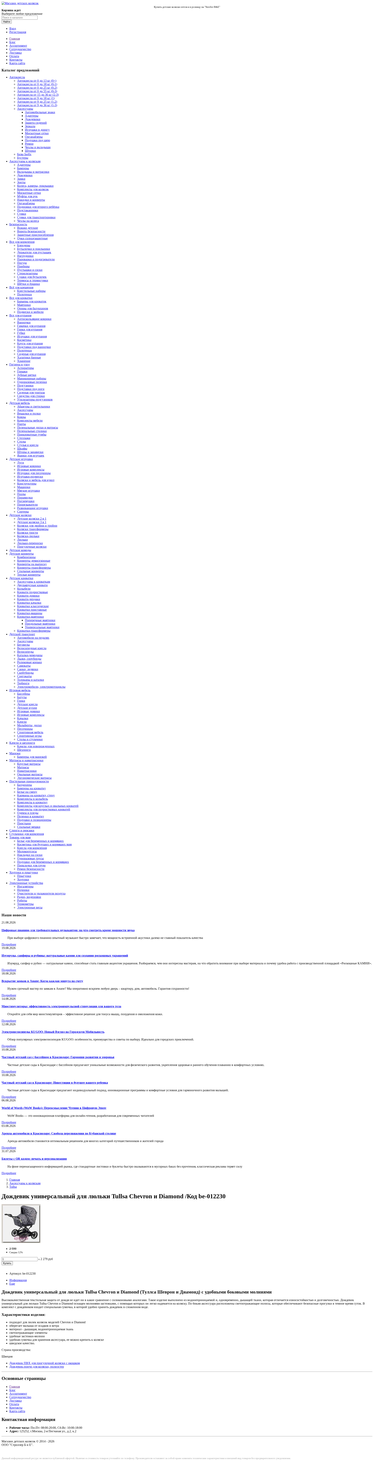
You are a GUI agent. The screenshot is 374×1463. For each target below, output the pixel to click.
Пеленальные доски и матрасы (37, 427)
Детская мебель (19, 403)
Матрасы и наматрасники (26, 760)
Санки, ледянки (27, 669)
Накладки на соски (29, 855)
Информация (18, 1280)
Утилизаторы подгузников (35, 399)
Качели (22, 721)
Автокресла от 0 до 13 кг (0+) (36, 80)
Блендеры (23, 245)
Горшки (22, 371)
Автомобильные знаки (40, 112)
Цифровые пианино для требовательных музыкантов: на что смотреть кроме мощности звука (68, 930)
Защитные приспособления (35, 234)
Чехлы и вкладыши (38, 147)
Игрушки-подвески (30, 476)
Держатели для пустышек (34, 252)
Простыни (24, 823)
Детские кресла (27, 704)
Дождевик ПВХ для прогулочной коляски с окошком (44, 1363)
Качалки (22, 718)
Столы (21, 441)
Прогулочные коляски (32, 546)
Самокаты (24, 665)
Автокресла (17, 77)
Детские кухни (27, 707)
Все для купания (20, 315)
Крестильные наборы (31, 291)
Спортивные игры (29, 735)
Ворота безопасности (31, 231)
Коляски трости (27, 532)
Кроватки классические (33, 606)
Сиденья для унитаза (31, 392)
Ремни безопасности (30, 869)
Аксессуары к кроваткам (33, 581)
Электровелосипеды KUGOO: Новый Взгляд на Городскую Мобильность (53, 1031)
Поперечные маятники (40, 620)
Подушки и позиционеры (34, 820)
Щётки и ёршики (28, 284)
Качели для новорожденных (36, 746)
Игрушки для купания (32, 336)
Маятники (24, 305)
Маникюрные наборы (31, 378)
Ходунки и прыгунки (23, 872)
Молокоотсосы (27, 851)
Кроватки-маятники (30, 616)
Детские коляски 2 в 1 (31, 518)
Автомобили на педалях (33, 637)
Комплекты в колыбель (32, 798)
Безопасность (18, 224)
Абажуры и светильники (33, 406)
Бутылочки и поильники (33, 248)
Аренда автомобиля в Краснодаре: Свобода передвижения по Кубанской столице (59, 1133)
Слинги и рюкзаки (21, 830)
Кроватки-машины (29, 613)
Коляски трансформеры (33, 529)
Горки (21, 700)
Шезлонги (24, 749)
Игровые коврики (29, 466)
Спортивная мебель (30, 732)
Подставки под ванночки (34, 347)
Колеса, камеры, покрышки (35, 185)
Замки (21, 178)
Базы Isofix (24, 154)
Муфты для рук (27, 196)
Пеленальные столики (32, 431)
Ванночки (24, 322)
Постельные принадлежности (29, 781)
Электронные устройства (26, 883)
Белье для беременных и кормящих (40, 841)
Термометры (25, 904)
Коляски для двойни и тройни (37, 525)
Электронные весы (29, 907)
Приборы (23, 266)
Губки (21, 333)
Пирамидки (25, 497)
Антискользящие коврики (34, 319)
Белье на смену (27, 791)
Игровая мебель (19, 690)
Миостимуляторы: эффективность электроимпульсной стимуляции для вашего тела (61, 1006)
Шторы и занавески (30, 452)
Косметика (24, 340)
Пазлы (21, 494)
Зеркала (30, 126)
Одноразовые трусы (30, 858)
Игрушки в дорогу (37, 129)
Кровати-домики (28, 595)
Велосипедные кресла (31, 648)
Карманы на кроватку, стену (36, 795)
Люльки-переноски (30, 543)
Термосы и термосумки (32, 280)
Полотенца (24, 294)
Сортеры (23, 511)
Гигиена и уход (19, 364)
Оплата (14, 56)
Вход (12, 28)
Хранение (23, 361)
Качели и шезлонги (22, 742)
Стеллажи (23, 438)
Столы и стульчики (30, 739)
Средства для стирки (31, 396)
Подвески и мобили (30, 312)
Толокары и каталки (30, 679)
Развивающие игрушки (32, 508)
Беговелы (23, 644)
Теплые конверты (29, 574)
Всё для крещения (21, 287)
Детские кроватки (21, 578)
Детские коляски (20, 515)
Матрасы (23, 767)
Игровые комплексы (30, 469)
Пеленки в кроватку (30, 816)
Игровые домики (28, 711)
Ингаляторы (25, 886)
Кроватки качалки (29, 602)
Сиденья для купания (31, 354)
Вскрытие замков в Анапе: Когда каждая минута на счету (42, 981)
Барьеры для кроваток (31, 301)
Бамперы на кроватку (31, 788)
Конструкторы (26, 483)
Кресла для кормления (32, 848)
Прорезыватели (27, 504)
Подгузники (25, 385)
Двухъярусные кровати (32, 585)
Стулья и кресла (27, 445)
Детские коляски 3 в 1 (31, 522)
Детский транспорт (22, 634)
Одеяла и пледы (27, 813)
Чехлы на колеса (28, 220)
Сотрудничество (20, 49)
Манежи (14, 753)
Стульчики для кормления (26, 834)
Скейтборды (25, 672)
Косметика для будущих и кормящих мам (44, 844)
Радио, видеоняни (29, 897)
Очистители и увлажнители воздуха (41, 893)
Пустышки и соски (29, 270)
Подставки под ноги (30, 389)
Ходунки (23, 879)
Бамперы (23, 168)
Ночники (23, 890)
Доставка (15, 52)
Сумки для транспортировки (36, 217)
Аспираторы (25, 368)
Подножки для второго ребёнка (38, 206)
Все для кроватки (21, 298)
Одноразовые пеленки (32, 382)
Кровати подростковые (32, 592)
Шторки (30, 150)
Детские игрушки (21, 459)
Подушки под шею (37, 140)
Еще (12, 1283)
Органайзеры (34, 136)
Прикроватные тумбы (31, 434)
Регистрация (17, 32)
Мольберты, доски (29, 725)
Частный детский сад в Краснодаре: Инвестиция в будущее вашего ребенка (55, 1082)
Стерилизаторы (27, 273)
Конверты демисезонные (33, 560)
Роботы (22, 900)
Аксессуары (25, 108)
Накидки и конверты (31, 199)
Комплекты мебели (30, 420)
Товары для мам (20, 837)
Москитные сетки (37, 133)
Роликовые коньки (29, 662)
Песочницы (25, 728)
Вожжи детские (27, 227)
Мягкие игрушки (28, 490)
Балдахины (24, 784)
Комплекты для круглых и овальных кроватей (48, 806)
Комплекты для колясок (33, 189)
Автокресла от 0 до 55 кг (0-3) (37, 91)
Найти (6, 21)
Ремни (29, 143)
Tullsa (13, 1186)
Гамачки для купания (31, 326)
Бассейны (23, 693)
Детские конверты (21, 553)
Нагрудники (25, 255)
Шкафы (22, 448)
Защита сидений (36, 122)
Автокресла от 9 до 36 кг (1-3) (37, 105)
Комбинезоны (26, 557)
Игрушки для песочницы (34, 473)
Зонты (21, 182)
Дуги (20, 462)
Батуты (22, 697)
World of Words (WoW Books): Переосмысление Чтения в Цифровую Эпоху (54, 1108)
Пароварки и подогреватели (36, 259)
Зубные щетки (26, 375)
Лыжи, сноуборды (29, 658)
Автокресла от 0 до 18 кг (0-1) (37, 84)
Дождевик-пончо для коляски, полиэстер (36, 1366)
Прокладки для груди (31, 865)
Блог (12, 42)
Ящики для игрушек (30, 455)
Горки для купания (29, 329)
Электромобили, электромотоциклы (41, 686)
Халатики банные (29, 357)
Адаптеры (31, 115)
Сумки (21, 213)
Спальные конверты (30, 571)
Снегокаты (24, 676)
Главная (14, 38)
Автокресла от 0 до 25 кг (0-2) (37, 87)
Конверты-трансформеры (34, 567)
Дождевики (32, 119)
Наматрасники (27, 770)
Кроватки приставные (32, 609)
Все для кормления (21, 241)
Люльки (22, 539)
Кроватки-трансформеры (33, 630)
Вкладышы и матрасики (33, 171)
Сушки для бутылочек (32, 277)
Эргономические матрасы (34, 777)
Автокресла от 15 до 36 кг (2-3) (38, 94)
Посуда (22, 262)
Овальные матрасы (29, 774)
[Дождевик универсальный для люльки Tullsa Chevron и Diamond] (21, 1242)
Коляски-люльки (28, 536)
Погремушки (25, 501)
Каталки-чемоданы (29, 655)
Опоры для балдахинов (32, 308)
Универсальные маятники (42, 627)
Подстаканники (27, 210)
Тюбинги (23, 683)
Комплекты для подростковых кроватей (43, 809)
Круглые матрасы (29, 763)
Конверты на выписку (32, 564)
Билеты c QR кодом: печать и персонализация (34, 1158)
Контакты (15, 59)
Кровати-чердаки (28, 599)
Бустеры (22, 157)
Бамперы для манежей (32, 756)
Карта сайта (17, 63)
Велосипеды (25, 651)
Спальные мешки (28, 827)
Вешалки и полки (29, 413)
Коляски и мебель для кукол (35, 480)
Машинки (23, 487)
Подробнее (9, 944)
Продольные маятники (40, 623)
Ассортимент (18, 45)
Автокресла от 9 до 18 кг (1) (36, 98)
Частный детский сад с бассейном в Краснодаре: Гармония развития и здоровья (58, 1057)
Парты (21, 424)
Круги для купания (30, 343)
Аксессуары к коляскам (25, 161)
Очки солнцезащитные (32, 238)
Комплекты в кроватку (32, 802)
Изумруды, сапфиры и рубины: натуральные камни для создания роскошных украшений (65, 955)
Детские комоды (20, 550)
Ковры (21, 417)
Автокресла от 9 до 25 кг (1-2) (37, 101)
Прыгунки (24, 876)
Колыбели (24, 588)
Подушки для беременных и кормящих (43, 862)
